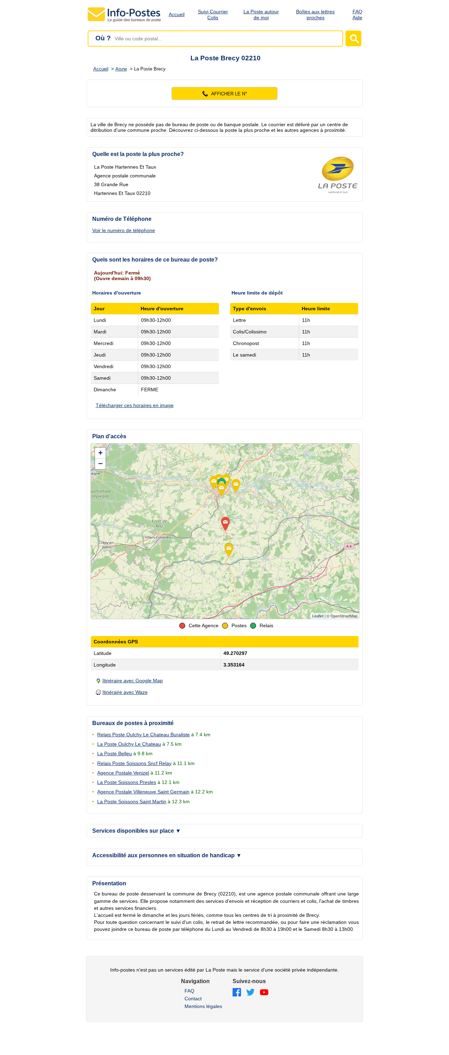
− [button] (100, 463)
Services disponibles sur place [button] (136, 831)
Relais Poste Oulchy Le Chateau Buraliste (143, 734)
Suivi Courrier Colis (213, 14)
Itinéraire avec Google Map (132, 680)
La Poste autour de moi (261, 14)
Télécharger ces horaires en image (135, 405)
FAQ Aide (357, 14)
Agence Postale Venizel (123, 773)
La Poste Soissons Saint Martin (131, 801)
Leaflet (317, 616)
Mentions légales (203, 1006)
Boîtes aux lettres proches (315, 14)
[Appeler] (225, 93)
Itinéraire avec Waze (125, 692)
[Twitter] (250, 992)
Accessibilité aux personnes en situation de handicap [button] (167, 855)
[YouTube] (264, 992)
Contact (193, 998)
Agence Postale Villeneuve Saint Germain (143, 791)
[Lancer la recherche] (353, 38)
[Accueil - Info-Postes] (124, 22)
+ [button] (100, 452)
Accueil (177, 14)
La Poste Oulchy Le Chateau (129, 744)
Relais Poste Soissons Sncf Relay (134, 763)
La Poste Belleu (114, 753)
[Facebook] (237, 992)
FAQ (189, 991)
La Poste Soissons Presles (126, 782)
